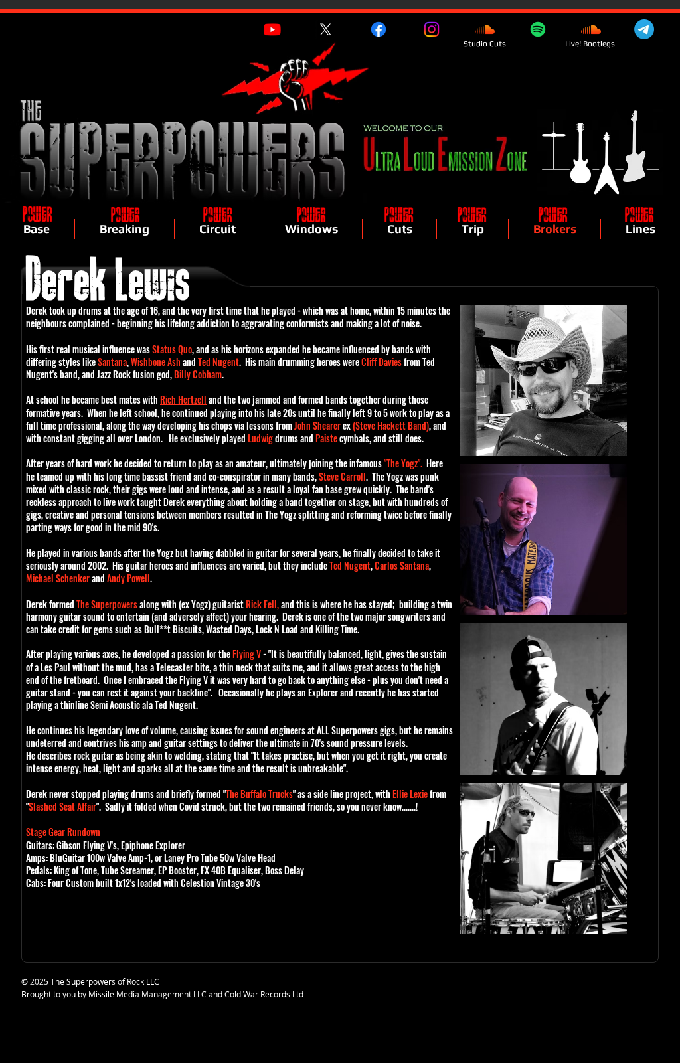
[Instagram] (432, 29)
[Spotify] (538, 29)
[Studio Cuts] (485, 29)
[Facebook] (378, 29)
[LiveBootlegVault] (591, 29)
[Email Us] (644, 29)
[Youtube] (272, 29)
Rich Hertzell (183, 399)
